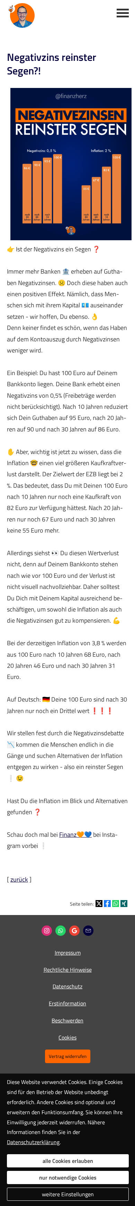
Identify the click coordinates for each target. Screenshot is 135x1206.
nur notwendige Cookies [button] (68, 1177)
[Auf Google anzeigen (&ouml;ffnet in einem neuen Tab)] (74, 930)
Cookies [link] (67, 1037)
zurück (19, 879)
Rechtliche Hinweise (68, 969)
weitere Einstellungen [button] (68, 1194)
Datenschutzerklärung (33, 1142)
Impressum (68, 952)
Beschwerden (67, 1020)
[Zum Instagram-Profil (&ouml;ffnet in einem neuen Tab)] (47, 930)
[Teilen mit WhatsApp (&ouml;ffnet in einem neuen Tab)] (115, 903)
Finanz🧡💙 (75, 834)
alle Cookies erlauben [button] (68, 1161)
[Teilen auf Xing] (123, 903)
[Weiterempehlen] (88, 930)
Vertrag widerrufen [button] (68, 1056)
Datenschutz (67, 986)
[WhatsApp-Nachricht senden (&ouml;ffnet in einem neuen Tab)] (60, 930)
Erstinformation (67, 1003)
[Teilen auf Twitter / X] (99, 903)
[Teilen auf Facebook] (107, 903)
